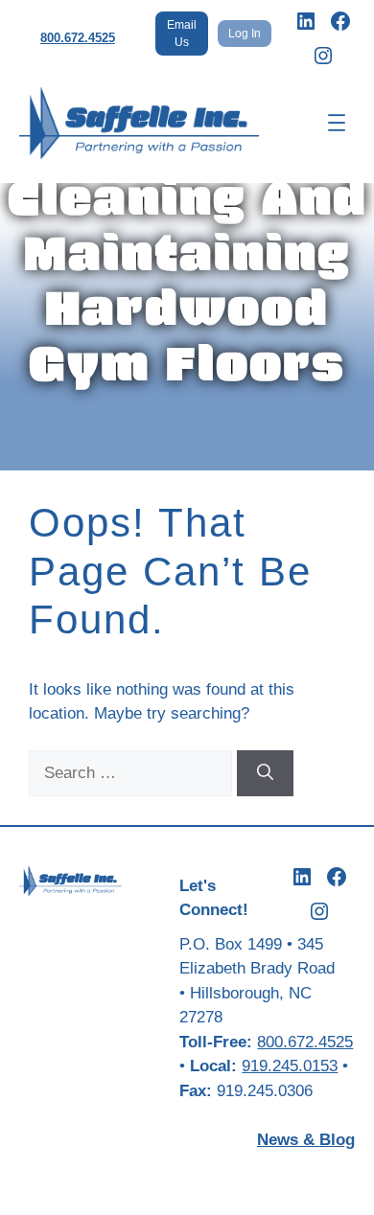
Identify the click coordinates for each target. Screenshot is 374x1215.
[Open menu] (336, 122)
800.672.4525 (77, 38)
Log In (244, 33)
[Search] (265, 773)
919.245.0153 (290, 1066)
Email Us (182, 33)
